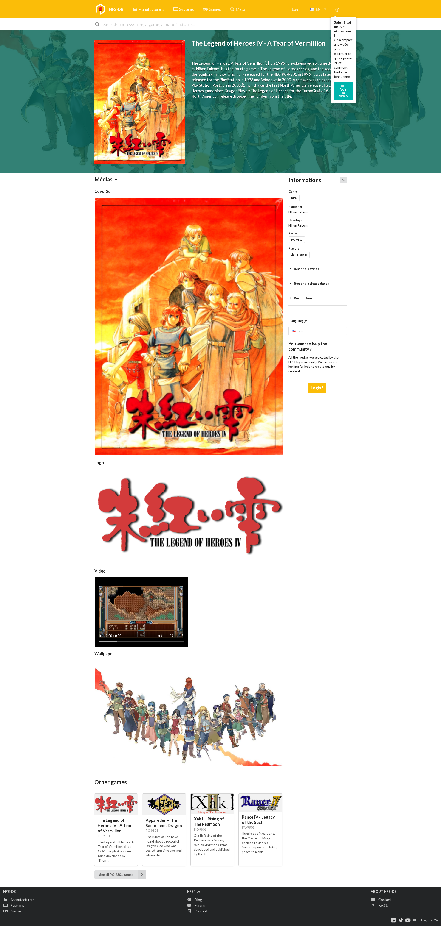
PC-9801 (296, 239)
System (293, 233)
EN (318, 9)
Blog (198, 899)
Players (293, 248)
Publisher (295, 207)
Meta (240, 9)
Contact (384, 899)
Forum (200, 905)
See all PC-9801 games (116, 874)
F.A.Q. (383, 905)
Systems (186, 9)
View (141, 610)
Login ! (317, 387)
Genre (293, 191)
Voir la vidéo (343, 92)
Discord (201, 911)
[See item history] (343, 180)
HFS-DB (116, 9)
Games (215, 9)
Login (296, 9)
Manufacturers (151, 9)
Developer (296, 220)
